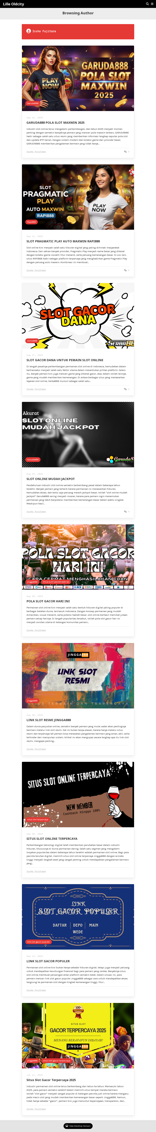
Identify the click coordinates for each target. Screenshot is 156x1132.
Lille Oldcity (13, 4)
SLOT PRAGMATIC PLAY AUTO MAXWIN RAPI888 (63, 241)
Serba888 (32, 341)
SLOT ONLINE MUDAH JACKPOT (51, 479)
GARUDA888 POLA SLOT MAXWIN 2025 (56, 122)
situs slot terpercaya (37, 819)
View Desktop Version (79, 1126)
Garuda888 (33, 103)
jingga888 (32, 582)
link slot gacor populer (38, 942)
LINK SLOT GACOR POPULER (48, 961)
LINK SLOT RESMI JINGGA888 (49, 720)
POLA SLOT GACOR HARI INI (56, 582)
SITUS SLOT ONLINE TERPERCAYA (52, 839)
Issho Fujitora (36, 152)
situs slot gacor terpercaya (56, 1060)
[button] (152, 4)
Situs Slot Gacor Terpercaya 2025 (51, 1080)
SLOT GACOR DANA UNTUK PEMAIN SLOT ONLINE (65, 360)
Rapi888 (31, 222)
